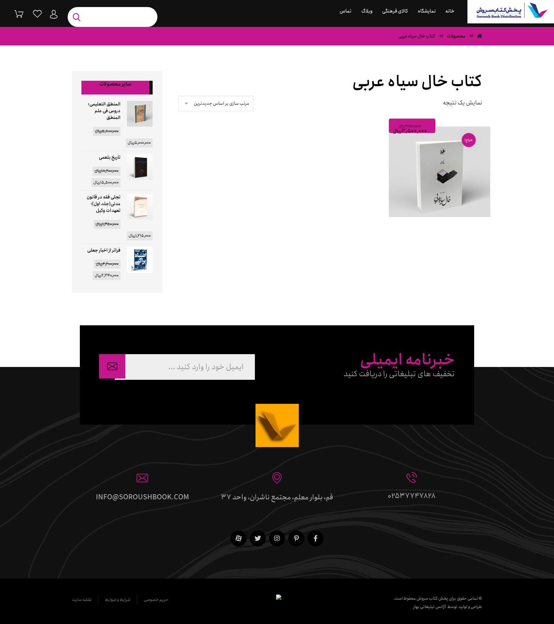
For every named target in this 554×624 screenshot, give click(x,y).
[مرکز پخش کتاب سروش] (510, 11)
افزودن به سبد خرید (436, 224)
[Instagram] (277, 538)
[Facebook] (315, 538)
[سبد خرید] (14, 14)
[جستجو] (78, 17)
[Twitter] (258, 538)
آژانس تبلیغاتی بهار (429, 606)
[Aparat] (239, 538)
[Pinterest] (296, 538)
